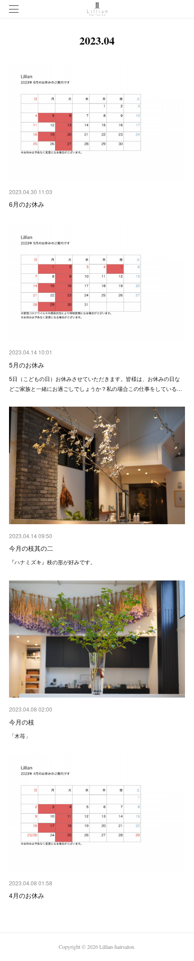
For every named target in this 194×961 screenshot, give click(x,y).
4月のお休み (26, 895)
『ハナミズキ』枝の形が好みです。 (52, 562)
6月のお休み (26, 204)
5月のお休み (26, 364)
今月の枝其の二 (31, 548)
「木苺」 (20, 735)
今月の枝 (21, 721)
